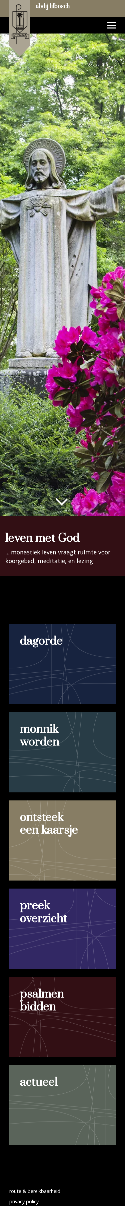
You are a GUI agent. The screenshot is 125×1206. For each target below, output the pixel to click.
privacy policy (24, 1201)
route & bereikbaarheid (34, 1191)
